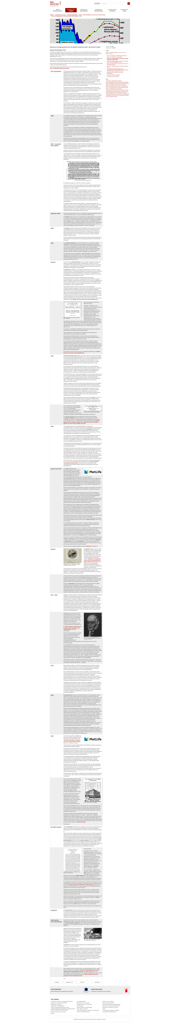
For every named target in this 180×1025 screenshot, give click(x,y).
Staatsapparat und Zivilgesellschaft (57, 1005)
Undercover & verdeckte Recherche (83, 1011)
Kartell (107, 92)
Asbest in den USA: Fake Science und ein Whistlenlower (85, 299)
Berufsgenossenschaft (114, 83)
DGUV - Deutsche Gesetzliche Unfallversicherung (115, 87)
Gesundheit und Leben (123, 90)
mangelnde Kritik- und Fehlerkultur (116, 92)
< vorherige (56, 982)
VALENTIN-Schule (115, 95)
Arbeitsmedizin (114, 80)
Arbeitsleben (108, 80)
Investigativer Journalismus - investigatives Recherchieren (62, 1001)
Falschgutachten (113, 88)
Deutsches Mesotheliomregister (113, 75)
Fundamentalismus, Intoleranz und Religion (111, 1010)
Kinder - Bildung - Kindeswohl (82, 1008)
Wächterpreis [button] (83, 10)
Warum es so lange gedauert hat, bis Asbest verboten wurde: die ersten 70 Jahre (117, 59)
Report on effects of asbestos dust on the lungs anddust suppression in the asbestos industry (72, 628)
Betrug (127, 83)
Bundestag (112, 86)
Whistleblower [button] (98, 10)
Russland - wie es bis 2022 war (108, 1001)
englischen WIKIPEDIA (70, 417)
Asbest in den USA (90, 519)
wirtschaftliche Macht (124, 95)
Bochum (108, 84)
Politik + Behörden (118, 94)
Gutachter (123, 91)
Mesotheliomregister (110, 94)
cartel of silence (118, 86)
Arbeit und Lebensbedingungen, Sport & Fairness (60, 1007)
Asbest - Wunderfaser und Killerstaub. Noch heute (117, 55)
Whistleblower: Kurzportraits (56, 1004)
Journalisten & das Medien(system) (109, 1011)
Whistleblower (96, 989)
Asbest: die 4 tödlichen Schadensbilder (114, 57)
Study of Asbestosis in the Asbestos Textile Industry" (81, 884)
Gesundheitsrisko (109, 91)
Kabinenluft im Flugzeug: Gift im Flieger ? (110, 1007)
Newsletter (97, 3)
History (104, 1008)
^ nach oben (96, 982)
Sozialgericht (108, 95)
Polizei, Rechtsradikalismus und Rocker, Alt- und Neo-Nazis (88, 1010)
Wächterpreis (56, 989)
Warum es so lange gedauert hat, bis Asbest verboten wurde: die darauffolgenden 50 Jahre (117, 62)
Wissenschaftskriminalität (111, 96)
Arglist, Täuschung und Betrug (108, 1002)
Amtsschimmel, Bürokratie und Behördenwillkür (111, 1004)
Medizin (124, 92)
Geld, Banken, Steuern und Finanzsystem (84, 1004)
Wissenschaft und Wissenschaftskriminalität (111, 1005)
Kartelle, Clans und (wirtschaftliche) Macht (59, 1002)
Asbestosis (88, 546)
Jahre (124, 10)
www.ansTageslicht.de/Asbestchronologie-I (59, 68)
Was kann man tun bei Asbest (113, 76)
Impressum (104, 1019)
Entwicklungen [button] (57, 10)
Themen (71, 10)
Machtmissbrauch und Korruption (83, 1002)
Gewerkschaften (117, 91)
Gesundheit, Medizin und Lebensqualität (84, 1007)
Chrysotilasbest (125, 86)
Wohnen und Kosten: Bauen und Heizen (58, 1011)
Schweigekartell (126, 94)
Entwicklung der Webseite (91, 1019)
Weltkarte (112, 10)
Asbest (107, 83)
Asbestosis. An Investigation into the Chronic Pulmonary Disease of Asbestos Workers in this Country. (92, 560)
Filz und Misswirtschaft (81, 1001)
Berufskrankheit (122, 83)
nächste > (82, 982)
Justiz (126, 91)
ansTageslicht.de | (82, 1019)
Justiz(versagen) (80, 1005)
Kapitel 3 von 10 (69, 982)
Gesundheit (116, 90)
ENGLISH (52, 1013)
